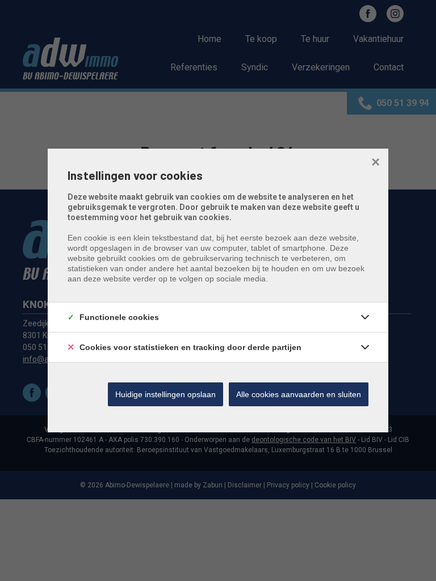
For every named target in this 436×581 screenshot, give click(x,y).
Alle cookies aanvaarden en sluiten (298, 394)
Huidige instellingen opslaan (165, 394)
